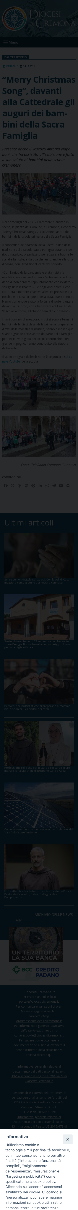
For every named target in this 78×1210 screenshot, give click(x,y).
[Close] (67, 1139)
